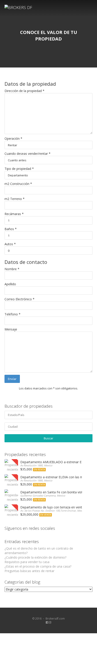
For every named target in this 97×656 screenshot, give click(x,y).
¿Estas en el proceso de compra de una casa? (38, 566)
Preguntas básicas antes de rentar (29, 571)
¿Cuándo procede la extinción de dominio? (35, 557)
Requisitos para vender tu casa (27, 562)
